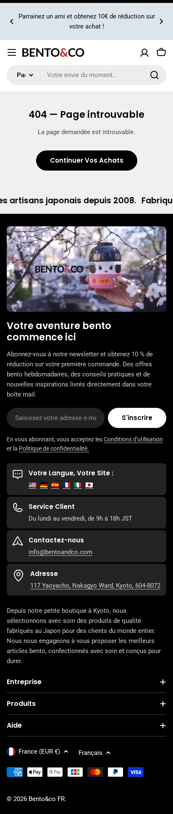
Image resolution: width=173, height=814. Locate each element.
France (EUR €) (39, 751)
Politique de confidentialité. (54, 448)
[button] (12, 21)
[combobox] (86, 75)
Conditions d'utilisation (133, 439)
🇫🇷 (67, 485)
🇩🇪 (44, 485)
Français (90, 753)
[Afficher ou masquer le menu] (12, 52)
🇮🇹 (78, 485)
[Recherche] (154, 75)
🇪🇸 (55, 485)
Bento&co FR (47, 799)
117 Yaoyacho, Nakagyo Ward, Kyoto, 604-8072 (95, 585)
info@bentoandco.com (60, 552)
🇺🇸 (33, 485)
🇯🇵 (89, 485)
